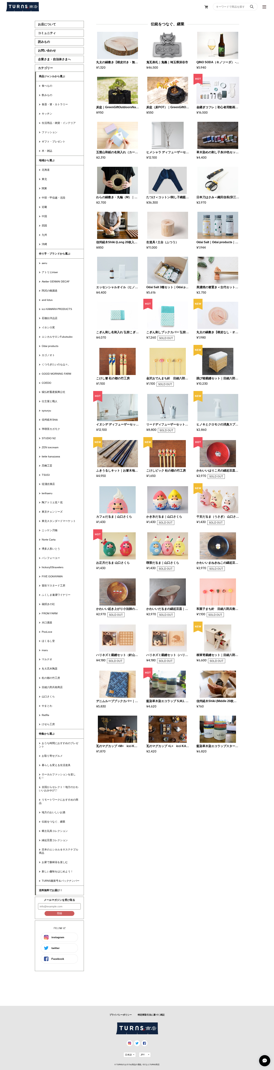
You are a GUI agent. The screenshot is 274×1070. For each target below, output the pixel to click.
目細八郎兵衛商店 (52, 687)
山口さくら (48, 696)
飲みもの (47, 95)
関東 (44, 188)
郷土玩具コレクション (55, 830)
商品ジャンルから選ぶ (52, 76)
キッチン (47, 113)
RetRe (45, 715)
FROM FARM (50, 613)
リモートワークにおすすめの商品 (58, 801)
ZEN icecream (50, 447)
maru (45, 650)
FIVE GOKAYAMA (52, 576)
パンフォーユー (51, 557)
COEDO (46, 382)
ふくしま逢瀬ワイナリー (56, 594)
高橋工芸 (47, 465)
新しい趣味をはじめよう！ (57, 871)
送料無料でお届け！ (50, 890)
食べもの (47, 85)
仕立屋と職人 (49, 401)
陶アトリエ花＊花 (52, 502)
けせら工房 (48, 724)
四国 (44, 225)
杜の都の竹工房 (51, 677)
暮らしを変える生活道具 (56, 765)
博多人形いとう (51, 548)
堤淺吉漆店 (48, 483)
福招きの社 (48, 604)
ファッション (49, 132)
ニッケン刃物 (49, 530)
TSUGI (46, 474)
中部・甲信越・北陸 (53, 197)
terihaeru (47, 493)
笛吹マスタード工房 (53, 585)
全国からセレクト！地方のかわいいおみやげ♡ (58, 789)
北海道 (46, 169)
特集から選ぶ (47, 733)
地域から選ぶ (47, 160)
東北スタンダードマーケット (59, 520)
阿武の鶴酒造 (49, 290)
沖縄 (44, 244)
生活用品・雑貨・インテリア (59, 122)
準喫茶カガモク (51, 428)
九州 (44, 234)
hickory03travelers (52, 567)
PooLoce (47, 631)
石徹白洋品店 (49, 318)
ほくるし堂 (48, 640)
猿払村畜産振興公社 (53, 391)
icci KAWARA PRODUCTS (57, 309)
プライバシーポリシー (120, 1014)
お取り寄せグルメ (52, 755)
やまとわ (47, 705)
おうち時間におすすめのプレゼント (58, 745)
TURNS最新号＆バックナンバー (60, 880)
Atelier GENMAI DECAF (56, 281)
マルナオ (47, 659)
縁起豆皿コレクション (55, 840)
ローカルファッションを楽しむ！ (57, 776)
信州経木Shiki (50, 419)
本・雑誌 (47, 150)
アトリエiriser (50, 272)
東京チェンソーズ (52, 511)
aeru (44, 263)
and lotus (47, 299)
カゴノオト (48, 355)
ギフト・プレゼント (53, 141)
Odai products (50, 346)
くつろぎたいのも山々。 (56, 364)
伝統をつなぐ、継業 (53, 821)
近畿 (44, 206)
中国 (44, 216)
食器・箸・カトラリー (55, 104)
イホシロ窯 (48, 327)
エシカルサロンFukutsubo (57, 336)
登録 (59, 913)
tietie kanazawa (51, 456)
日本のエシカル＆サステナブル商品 (58, 851)
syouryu (46, 410)
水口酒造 (47, 622)
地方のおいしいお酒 (53, 812)
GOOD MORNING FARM (56, 373)
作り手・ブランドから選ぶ (54, 253)
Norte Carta (49, 539)
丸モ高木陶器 (49, 668)
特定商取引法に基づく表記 (151, 1014)
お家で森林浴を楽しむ (55, 862)
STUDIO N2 (49, 438)
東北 (44, 179)
